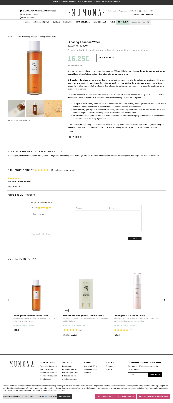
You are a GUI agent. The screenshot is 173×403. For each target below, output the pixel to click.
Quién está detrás (90, 369)
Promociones (67, 366)
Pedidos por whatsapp (48, 373)
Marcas (136, 14)
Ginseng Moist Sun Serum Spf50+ (129, 316)
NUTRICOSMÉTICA (83, 22)
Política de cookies (69, 376)
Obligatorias (28, 396)
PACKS (112, 22)
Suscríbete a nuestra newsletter (144, 363)
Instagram (109, 369)
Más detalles (64, 396)
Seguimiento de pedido (49, 376)
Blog (142, 14)
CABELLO (56, 22)
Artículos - (141, 11)
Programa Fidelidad (69, 369)
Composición (75, 137)
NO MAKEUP (67, 22)
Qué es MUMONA (90, 366)
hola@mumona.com (30, 14)
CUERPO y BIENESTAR (41, 22)
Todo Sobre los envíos (48, 366)
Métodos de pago (46, 369)
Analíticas (40, 396)
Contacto (149, 14)
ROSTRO (27, 22)
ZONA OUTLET (123, 22)
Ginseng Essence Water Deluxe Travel (30, 316)
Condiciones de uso (69, 379)
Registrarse (124, 11)
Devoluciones (45, 379)
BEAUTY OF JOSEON (78, 46)
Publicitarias (52, 396)
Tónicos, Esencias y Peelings (26, 37)
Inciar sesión (113, 11)
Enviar (134, 239)
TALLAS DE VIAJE (100, 22)
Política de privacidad (70, 373)
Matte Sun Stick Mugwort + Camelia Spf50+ (83, 316)
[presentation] (8, 300)
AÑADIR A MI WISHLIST (21, 121)
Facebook (109, 366)
